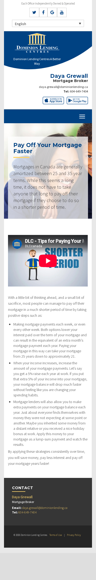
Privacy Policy (74, 534)
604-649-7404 (79, 91)
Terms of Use (55, 534)
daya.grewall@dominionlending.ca (63, 87)
